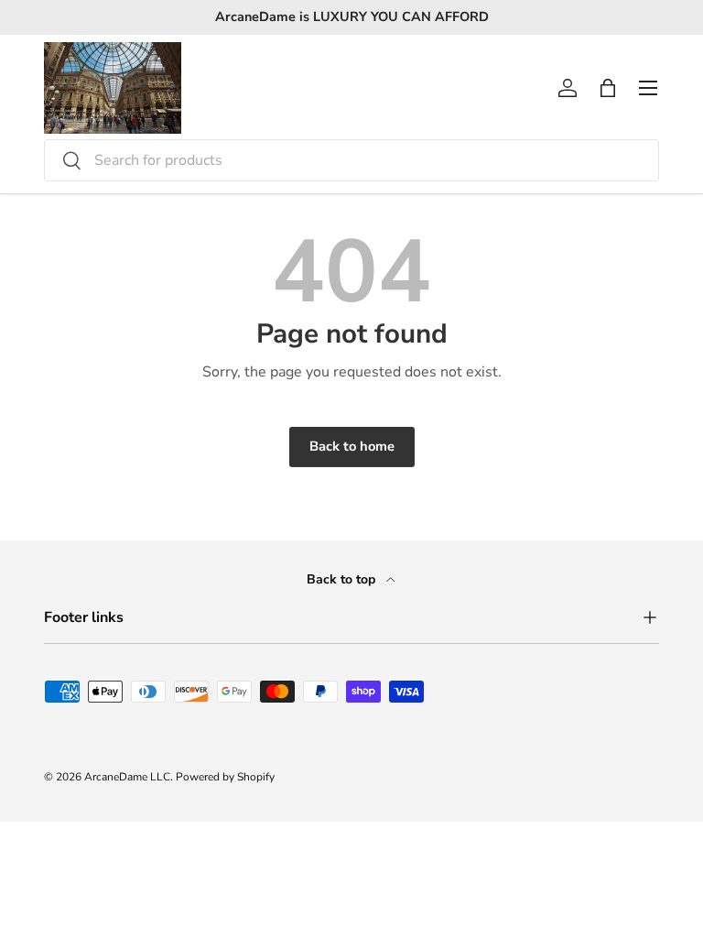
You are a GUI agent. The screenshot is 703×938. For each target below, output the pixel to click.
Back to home (352, 446)
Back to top (343, 579)
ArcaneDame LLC (127, 776)
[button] (608, 88)
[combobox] (351, 160)
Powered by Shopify (225, 776)
